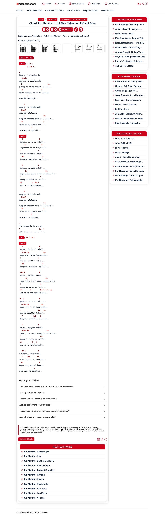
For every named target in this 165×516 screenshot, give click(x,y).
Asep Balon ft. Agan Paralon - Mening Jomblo (129, 95)
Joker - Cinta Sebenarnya (127, 157)
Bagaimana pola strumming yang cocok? (38, 399)
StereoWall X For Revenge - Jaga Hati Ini (128, 162)
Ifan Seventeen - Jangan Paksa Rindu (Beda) (130, 38)
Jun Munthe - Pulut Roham (37, 465)
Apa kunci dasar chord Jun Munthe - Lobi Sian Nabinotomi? (46, 387)
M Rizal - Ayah (122, 109)
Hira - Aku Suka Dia (124, 139)
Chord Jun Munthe (26, 439)
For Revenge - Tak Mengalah (129, 180)
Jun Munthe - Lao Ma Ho (35, 493)
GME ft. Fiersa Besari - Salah (129, 118)
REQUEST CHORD (90, 11)
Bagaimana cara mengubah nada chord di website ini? (44, 411)
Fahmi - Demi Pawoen (126, 105)
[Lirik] (76, 29)
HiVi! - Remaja (122, 152)
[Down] (46, 29)
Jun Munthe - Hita (32, 456)
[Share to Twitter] (102, 439)
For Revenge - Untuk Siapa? (129, 175)
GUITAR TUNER (73, 11)
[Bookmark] (80, 29)
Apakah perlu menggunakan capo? (35, 405)
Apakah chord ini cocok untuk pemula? (37, 417)
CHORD (19, 11)
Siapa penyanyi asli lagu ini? (32, 393)
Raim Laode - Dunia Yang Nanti (127, 47)
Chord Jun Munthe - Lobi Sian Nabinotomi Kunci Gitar (62, 23)
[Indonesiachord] (26, 3)
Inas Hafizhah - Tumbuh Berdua (126, 123)
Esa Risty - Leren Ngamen (128, 100)
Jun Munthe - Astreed (34, 498)
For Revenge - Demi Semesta (129, 171)
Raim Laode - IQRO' (124, 34)
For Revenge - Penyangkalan (129, 24)
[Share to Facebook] (98, 439)
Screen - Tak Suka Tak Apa (128, 86)
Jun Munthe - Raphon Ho (36, 484)
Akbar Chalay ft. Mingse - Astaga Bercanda (127, 29)
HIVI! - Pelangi (122, 148)
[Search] (143, 4)
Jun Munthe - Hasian (34, 479)
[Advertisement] (82, 513)
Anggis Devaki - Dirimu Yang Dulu (129, 52)
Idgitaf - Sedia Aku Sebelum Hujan (128, 61)
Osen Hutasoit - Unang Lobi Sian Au (128, 81)
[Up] (54, 29)
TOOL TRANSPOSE (34, 11)
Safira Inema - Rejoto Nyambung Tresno (125, 91)
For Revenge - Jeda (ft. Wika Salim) (129, 166)
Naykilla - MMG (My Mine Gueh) (130, 57)
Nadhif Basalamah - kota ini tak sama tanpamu (130, 43)
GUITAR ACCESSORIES (54, 11)
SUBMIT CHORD (108, 11)
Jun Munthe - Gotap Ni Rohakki (39, 470)
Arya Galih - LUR (123, 143)
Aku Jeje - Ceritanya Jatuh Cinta (128, 114)
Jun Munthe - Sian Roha (35, 489)
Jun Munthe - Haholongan (36, 452)
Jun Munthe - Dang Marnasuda (39, 461)
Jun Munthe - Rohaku (34, 475)
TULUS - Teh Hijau (124, 66)
